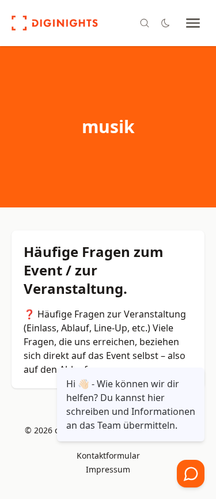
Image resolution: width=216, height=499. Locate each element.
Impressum (108, 469)
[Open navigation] (192, 23)
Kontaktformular (108, 455)
